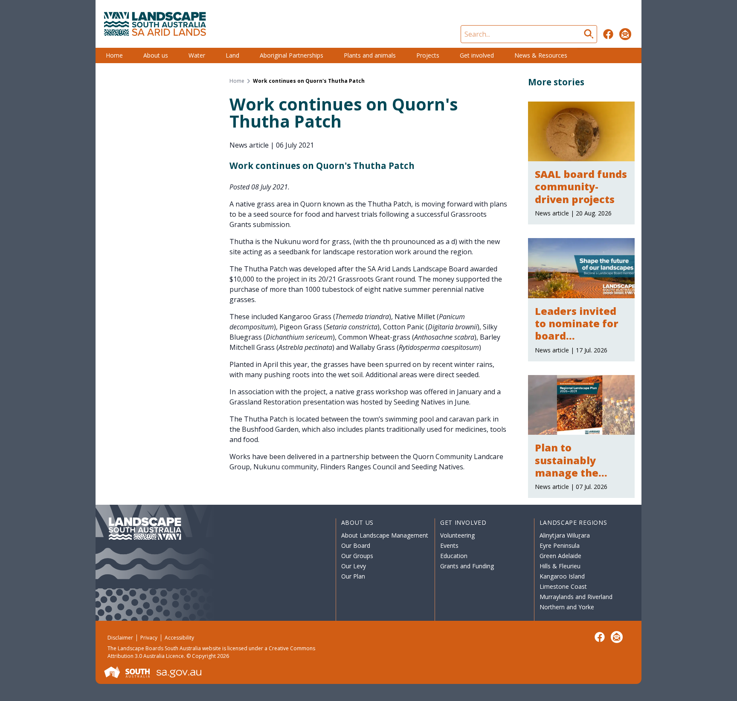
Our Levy (353, 566)
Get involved (477, 55)
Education (453, 556)
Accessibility (179, 637)
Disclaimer (120, 637)
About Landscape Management (384, 535)
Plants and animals (370, 55)
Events (449, 545)
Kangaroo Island (562, 576)
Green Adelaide (560, 556)
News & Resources (540, 55)
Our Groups (357, 556)
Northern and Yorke (567, 607)
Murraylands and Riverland (576, 597)
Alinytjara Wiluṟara (565, 535)
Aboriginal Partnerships (291, 55)
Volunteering (457, 535)
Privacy (148, 637)
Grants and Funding (467, 566)
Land (232, 55)
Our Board (355, 545)
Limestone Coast (563, 586)
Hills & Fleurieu (560, 566)
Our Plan (353, 576)
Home (114, 55)
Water (197, 55)
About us (155, 55)
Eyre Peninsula (560, 545)
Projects (427, 55)
